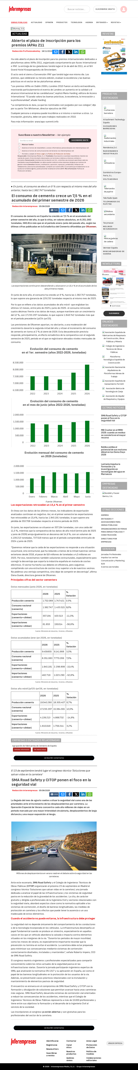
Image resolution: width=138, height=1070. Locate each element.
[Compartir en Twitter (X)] (69, 52)
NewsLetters (52, 1049)
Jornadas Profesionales (111, 554)
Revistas (115, 22)
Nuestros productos (71, 1052)
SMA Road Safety (42, 882)
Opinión (49, 22)
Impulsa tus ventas (109, 557)
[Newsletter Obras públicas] (114, 285)
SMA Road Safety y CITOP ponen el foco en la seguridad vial (114, 418)
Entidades (101, 22)
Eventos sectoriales (110, 567)
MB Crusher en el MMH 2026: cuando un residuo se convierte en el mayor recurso (113, 434)
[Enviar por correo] (55, 52)
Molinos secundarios (110, 227)
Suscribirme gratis (79, 140)
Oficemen (91, 226)
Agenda (89, 22)
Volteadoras (110, 179)
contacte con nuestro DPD (55, 167)
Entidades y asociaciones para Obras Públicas (110, 522)
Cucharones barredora (110, 127)
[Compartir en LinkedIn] (76, 52)
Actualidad (36, 22)
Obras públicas (19, 22)
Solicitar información (21, 749)
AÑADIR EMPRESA (115, 1043)
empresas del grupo (69, 162)
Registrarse (51, 1045)
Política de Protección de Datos (59, 154)
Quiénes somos (70, 1059)
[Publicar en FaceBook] (62, 52)
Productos (62, 22)
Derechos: (31, 164)
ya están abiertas (51, 1011)
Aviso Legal (41, 154)
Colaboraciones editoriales (93, 1059)
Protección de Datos (91, 1046)
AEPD (62, 169)
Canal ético (69, 1046)
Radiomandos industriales (110, 152)
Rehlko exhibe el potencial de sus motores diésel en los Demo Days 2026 (114, 451)
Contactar (71, 1041)
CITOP (30, 886)
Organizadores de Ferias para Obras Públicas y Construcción (114, 532)
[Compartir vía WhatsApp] (82, 52)
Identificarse (52, 1041)
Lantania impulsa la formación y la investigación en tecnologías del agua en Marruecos (113, 469)
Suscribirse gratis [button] (105, 9)
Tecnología (76, 22)
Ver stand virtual (40, 749)
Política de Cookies (91, 1052)
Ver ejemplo (63, 135)
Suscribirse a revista (51, 1054)
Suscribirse (114, 313)
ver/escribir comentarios (54, 758)
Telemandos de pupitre (111, 202)
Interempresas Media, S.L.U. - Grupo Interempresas (73, 1066)
